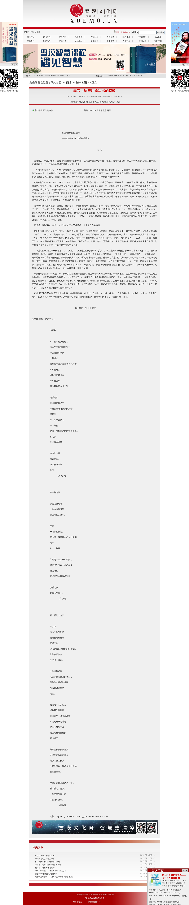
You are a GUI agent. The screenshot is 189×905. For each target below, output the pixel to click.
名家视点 (46, 41)
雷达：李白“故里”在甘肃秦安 (46, 874)
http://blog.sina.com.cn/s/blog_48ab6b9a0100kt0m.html (82, 816)
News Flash (153, 893)
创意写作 (142, 41)
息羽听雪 (78, 37)
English (158, 37)
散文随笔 (142, 37)
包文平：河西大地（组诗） (45, 868)
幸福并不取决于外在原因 (44, 856)
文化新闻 (46, 37)
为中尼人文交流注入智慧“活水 (168, 902)
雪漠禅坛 (31, 37)
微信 (76, 102)
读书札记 (81, 82)
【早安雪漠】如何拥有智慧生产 (169, 890)
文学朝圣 (94, 41)
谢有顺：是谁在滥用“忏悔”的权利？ (49, 865)
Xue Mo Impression (156, 896)
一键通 (80, 102)
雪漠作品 (62, 37)
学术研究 (110, 41)
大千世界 (126, 41)
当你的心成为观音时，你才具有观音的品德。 (126, 76)
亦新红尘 (94, 37)
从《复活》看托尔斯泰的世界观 (47, 862)
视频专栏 (31, 41)
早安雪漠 (152, 890)
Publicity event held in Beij (169, 893)
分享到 (71, 102)
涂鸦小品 (78, 41)
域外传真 (126, 37)
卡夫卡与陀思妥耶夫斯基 (44, 859)
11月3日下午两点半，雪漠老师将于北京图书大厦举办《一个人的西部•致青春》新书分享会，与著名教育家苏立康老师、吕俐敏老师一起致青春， (168, 883)
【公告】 (28, 76)
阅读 (68, 82)
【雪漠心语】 (99, 76)
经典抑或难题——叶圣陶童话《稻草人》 (51, 871)
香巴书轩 (158, 41)
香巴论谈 (110, 37)
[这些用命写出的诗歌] (42, 110)
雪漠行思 (62, 41)
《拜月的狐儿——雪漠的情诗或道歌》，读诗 (52, 76)
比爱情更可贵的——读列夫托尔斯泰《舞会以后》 (54, 877)
